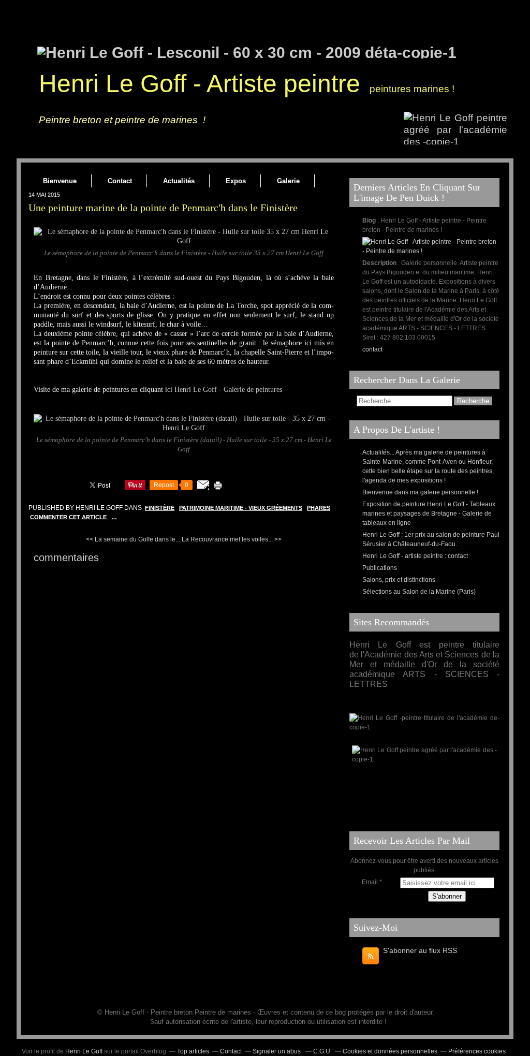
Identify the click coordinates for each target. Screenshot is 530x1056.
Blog (369, 220)
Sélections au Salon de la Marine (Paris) (419, 591)
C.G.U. (322, 1051)
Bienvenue (60, 181)
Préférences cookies (477, 1051)
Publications (379, 567)
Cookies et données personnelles (390, 1051)
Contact (120, 181)
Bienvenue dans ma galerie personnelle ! (420, 492)
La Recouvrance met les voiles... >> (232, 539)
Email (370, 882)
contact (372, 349)
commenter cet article (69, 517)
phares (318, 508)
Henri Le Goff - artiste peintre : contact (415, 556)
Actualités (179, 181)
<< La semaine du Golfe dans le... (133, 539)
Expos (236, 181)
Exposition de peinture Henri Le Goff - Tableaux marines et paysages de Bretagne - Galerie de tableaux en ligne (428, 513)
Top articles (193, 1051)
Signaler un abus (277, 1051)
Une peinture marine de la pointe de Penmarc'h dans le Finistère (163, 207)
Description (380, 263)
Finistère (159, 508)
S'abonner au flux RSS (420, 950)
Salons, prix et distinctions (398, 579)
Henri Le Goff (83, 1051)
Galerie (288, 181)
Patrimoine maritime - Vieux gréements (240, 508)
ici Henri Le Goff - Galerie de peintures (223, 389)
